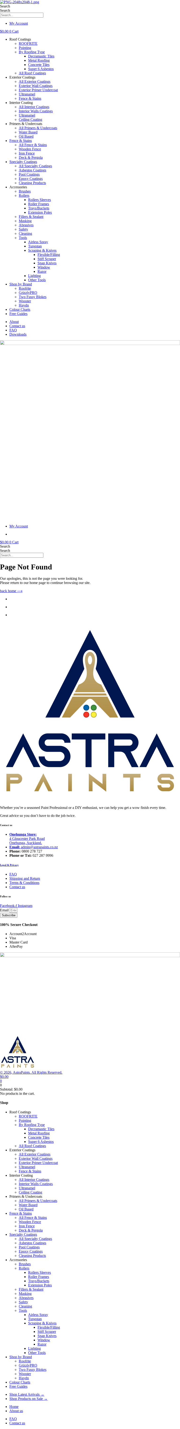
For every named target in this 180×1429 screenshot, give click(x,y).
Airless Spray (38, 242)
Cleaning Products (32, 183)
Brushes (25, 191)
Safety (23, 229)
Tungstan (35, 246)
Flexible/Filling (49, 255)
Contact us (17, 326)
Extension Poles (40, 212)
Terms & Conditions (24, 883)
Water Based (28, 132)
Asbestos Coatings (32, 170)
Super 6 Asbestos (41, 69)
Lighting (34, 276)
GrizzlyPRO (28, 293)
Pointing (25, 48)
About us (16, 1411)
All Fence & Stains (33, 145)
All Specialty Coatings (35, 166)
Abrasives (26, 225)
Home (14, 1407)
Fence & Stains (30, 98)
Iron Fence (27, 153)
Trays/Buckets (38, 208)
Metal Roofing (39, 60)
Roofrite (25, 288)
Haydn (24, 305)
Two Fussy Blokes (32, 297)
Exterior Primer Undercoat (38, 90)
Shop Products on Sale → (28, 1399)
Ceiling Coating (30, 119)
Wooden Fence (30, 149)
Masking (25, 221)
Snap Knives (47, 263)
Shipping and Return (24, 878)
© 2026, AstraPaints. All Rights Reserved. (31, 1072)
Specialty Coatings (23, 162)
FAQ (13, 330)
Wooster (25, 301)
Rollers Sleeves (39, 200)
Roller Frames (38, 204)
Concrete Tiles (38, 65)
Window (44, 267)
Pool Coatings (29, 174)
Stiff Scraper (47, 259)
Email (5, 910)
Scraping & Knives (42, 250)
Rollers (24, 195)
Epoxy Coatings (31, 179)
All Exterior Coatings (34, 81)
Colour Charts (19, 309)
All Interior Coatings (34, 107)
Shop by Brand (20, 284)
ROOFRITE (28, 43)
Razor (42, 271)
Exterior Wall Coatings (35, 86)
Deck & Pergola (31, 157)
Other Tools (37, 280)
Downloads (17, 334)
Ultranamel (27, 94)
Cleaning (25, 233)
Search (5, 6)
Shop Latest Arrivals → (26, 1394)
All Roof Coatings (32, 73)
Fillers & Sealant (31, 217)
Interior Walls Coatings (36, 111)
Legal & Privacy (9, 865)
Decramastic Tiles (41, 56)
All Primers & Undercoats (38, 128)
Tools (23, 238)
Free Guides (18, 314)
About (14, 322)
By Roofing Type (32, 52)
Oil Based (26, 136)
